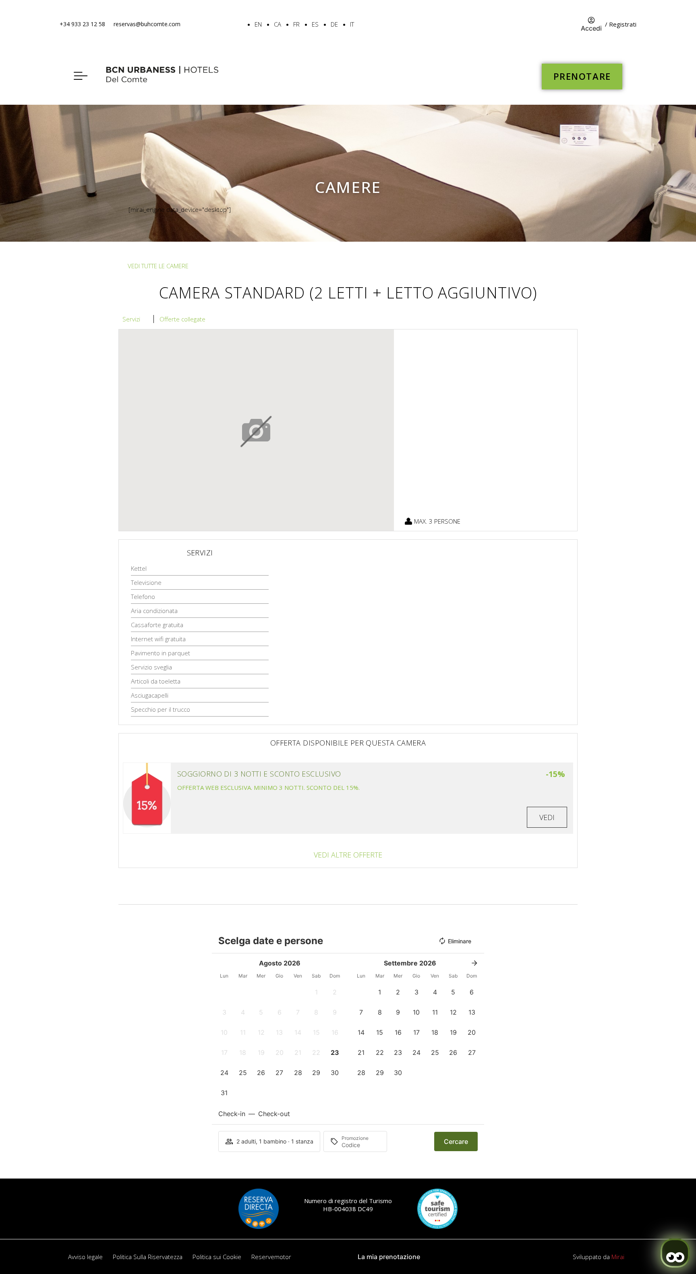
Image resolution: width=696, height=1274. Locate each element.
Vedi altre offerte (348, 855)
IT (352, 24)
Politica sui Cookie (217, 1257)
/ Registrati (620, 24)
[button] (316, 992)
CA (277, 24)
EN (258, 24)
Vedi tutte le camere (158, 266)
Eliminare (459, 941)
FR (296, 24)
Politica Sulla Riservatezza (147, 1257)
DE (334, 24)
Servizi (131, 319)
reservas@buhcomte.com (147, 24)
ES (315, 24)
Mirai (617, 1257)
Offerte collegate (182, 319)
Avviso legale (85, 1257)
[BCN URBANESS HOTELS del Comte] (164, 76)
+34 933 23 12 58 (82, 24)
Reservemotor (271, 1257)
